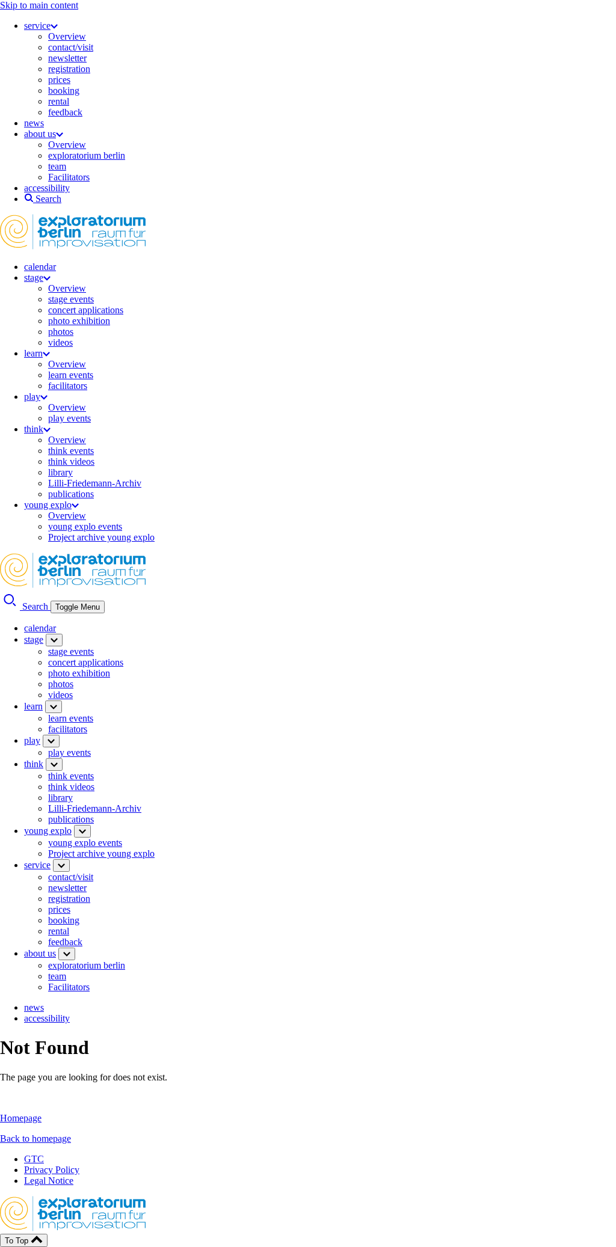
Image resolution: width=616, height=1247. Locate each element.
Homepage (21, 1118)
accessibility (47, 188)
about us (40, 134)
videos (60, 342)
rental (58, 101)
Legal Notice (48, 1180)
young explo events (85, 526)
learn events (70, 375)
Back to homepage (35, 1138)
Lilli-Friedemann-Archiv (94, 483)
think (33, 429)
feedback (65, 112)
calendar (40, 267)
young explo (48, 505)
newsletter (67, 58)
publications (71, 494)
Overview (67, 36)
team (57, 166)
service (37, 25)
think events (71, 451)
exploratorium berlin (86, 155)
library (60, 472)
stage (33, 277)
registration (69, 69)
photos (60, 331)
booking (63, 90)
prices (59, 80)
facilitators (67, 386)
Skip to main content (39, 5)
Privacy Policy (51, 1170)
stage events (71, 299)
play (32, 396)
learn (33, 353)
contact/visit (70, 47)
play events (69, 418)
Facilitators (69, 177)
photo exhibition (79, 321)
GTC (34, 1159)
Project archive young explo (101, 537)
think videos (71, 461)
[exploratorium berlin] (73, 246)
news (34, 123)
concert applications (85, 310)
